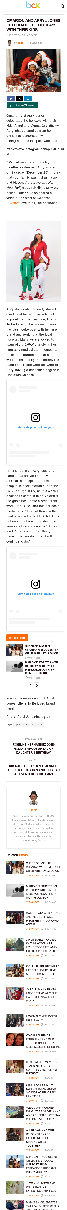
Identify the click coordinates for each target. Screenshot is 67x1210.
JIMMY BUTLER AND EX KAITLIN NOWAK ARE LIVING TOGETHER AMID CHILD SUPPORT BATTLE (41, 945)
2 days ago (49, 1195)
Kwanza (14, 202)
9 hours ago (49, 1024)
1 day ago (48, 1078)
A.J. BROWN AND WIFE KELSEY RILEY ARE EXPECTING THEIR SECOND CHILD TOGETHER (40, 1137)
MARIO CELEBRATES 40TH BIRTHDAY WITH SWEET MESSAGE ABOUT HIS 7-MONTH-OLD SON (41, 667)
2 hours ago (49, 875)
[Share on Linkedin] (28, 98)
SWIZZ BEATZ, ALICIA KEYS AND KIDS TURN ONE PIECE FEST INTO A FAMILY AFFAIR (43, 918)
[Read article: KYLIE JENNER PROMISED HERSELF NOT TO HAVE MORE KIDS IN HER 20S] (15, 970)
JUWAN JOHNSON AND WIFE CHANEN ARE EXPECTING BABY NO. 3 (41, 1187)
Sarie (20, 42)
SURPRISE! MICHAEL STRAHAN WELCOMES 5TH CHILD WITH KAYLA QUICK (41, 649)
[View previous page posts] (30, 685)
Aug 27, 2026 (34, 658)
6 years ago (36, 42)
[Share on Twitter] (19, 98)
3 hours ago (49, 955)
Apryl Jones (21, 724)
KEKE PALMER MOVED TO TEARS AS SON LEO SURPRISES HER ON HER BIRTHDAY (42, 1067)
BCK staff (34, 875)
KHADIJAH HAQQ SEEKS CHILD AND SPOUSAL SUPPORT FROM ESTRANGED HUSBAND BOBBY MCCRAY (41, 1164)
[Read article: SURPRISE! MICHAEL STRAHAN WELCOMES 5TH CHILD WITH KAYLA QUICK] (14, 650)
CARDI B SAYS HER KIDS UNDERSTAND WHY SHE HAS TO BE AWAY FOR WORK (41, 994)
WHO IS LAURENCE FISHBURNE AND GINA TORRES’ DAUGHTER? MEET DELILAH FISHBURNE (43, 1041)
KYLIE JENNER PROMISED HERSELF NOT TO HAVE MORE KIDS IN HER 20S (42, 970)
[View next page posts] (36, 685)
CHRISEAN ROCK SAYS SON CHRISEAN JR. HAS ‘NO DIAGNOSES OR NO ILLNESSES (41, 1090)
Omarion (37, 724)
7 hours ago (49, 978)
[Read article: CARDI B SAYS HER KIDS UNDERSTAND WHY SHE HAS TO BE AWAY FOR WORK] (15, 993)
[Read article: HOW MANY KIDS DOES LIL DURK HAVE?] (15, 1020)
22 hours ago (50, 1051)
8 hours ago (49, 1005)
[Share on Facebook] (11, 98)
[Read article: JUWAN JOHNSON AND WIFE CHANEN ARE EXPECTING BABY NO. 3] (15, 1187)
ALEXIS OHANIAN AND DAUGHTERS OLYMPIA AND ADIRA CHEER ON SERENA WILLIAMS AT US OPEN (43, 1113)
